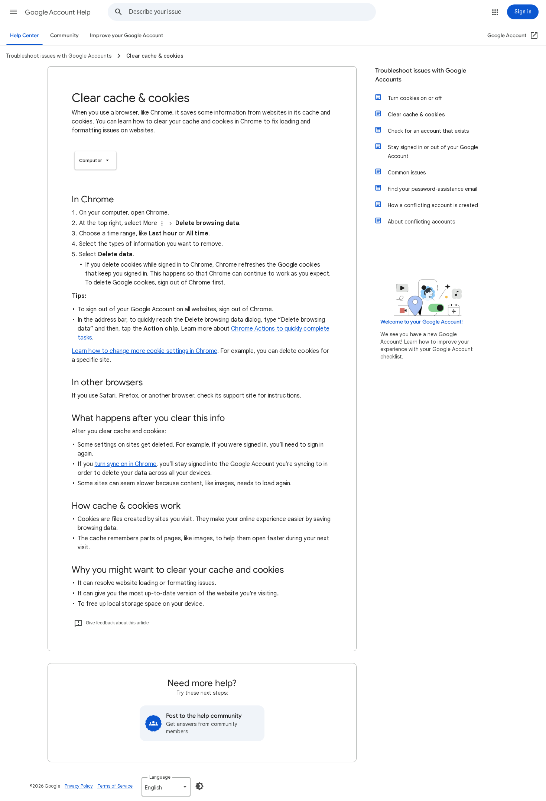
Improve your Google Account (126, 35)
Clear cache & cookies (416, 114)
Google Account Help (58, 12)
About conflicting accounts (421, 221)
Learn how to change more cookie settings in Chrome (144, 351)
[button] (13, 12)
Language (159, 777)
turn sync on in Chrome (126, 464)
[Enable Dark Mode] (199, 786)
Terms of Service (115, 786)
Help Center (24, 35)
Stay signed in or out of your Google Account (433, 152)
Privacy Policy (79, 786)
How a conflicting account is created (433, 205)
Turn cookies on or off (415, 98)
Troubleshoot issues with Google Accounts (420, 75)
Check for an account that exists (428, 131)
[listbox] (95, 160)
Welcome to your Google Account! (421, 322)
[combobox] (252, 11)
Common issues (407, 172)
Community (64, 35)
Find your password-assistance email (432, 189)
